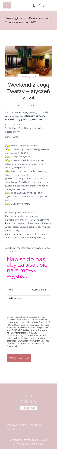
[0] (39, 5)
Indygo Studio (30, 439)
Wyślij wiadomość (19, 358)
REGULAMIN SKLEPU (16, 425)
